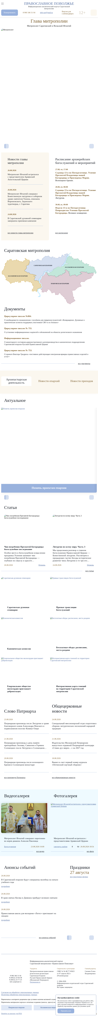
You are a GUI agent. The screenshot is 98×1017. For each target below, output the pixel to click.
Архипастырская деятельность (16, 381)
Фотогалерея (65, 795)
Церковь (41, 565)
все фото (90, 851)
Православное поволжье (49, 5)
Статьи (10, 507)
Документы (14, 309)
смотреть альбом (60, 847)
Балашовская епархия (49, 1007)
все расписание (61, 233)
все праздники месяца (79, 877)
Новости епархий (49, 381)
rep (83, 992)
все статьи (89, 571)
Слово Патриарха (20, 711)
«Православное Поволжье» (15, 965)
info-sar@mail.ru (46, 13)
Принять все (66, 1011)
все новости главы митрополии (20, 233)
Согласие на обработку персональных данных (20, 992)
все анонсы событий (47, 938)
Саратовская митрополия (27, 250)
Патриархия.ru (35, 982)
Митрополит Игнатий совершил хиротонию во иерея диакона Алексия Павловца (24, 839)
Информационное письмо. (16, 338)
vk (91, 992)
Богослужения (10, 847)
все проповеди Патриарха (14, 778)
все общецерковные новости (63, 778)
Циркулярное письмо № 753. (18, 350)
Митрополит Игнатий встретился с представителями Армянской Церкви (71, 839)
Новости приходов (81, 381)
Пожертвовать (9, 13)
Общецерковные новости (67, 709)
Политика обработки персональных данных (19, 995)
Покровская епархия (16, 1007)
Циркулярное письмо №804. (18, 316)
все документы (84, 364)
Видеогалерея (16, 795)
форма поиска (94, 13)
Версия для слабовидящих (68, 12)
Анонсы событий (19, 867)
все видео (40, 851)
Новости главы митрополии (17, 161)
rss (95, 992)
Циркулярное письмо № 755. (18, 328)
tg (87, 992)
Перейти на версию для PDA (11, 1013)
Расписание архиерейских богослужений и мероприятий (75, 161)
